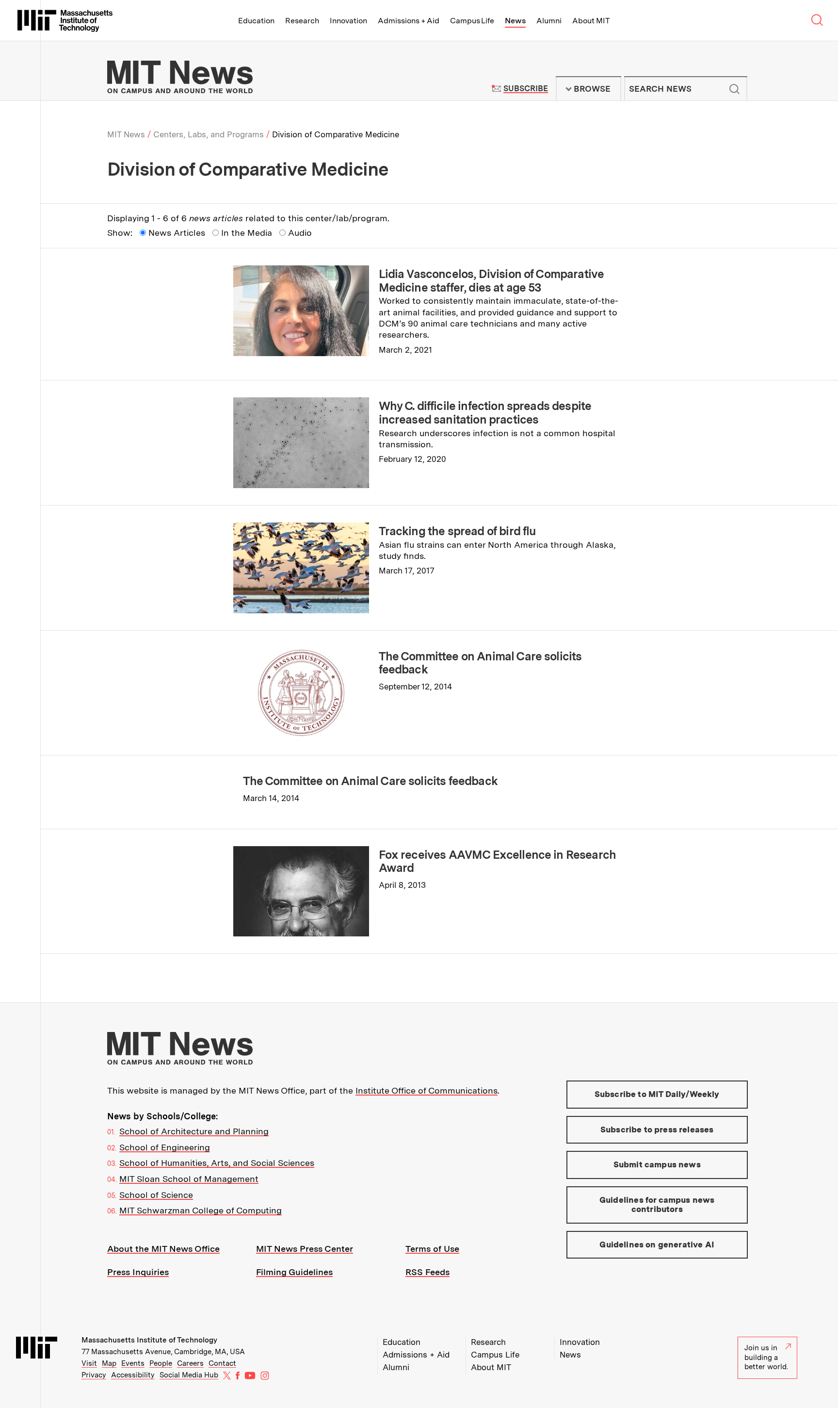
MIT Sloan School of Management (188, 1179)
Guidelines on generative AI (656, 1244)
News (515, 20)
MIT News (126, 134)
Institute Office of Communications (426, 1090)
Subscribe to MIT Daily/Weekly (657, 1094)
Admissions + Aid (408, 20)
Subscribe (525, 88)
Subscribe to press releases (657, 1129)
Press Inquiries (138, 1272)
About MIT (591, 20)
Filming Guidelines (294, 1272)
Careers (190, 1363)
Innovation (348, 20)
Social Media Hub (189, 1375)
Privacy (93, 1375)
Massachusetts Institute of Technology (149, 1340)
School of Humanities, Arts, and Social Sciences (216, 1163)
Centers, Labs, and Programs (208, 134)
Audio (300, 233)
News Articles (176, 233)
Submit (734, 88)
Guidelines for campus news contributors (656, 1204)
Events (133, 1363)
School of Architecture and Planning (194, 1131)
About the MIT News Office (163, 1249)
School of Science (156, 1195)
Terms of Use (432, 1249)
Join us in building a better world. (766, 1357)
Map (109, 1363)
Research (302, 20)
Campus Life (472, 20)
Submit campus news (657, 1164)
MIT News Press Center (304, 1249)
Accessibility (133, 1375)
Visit (89, 1363)
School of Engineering (164, 1147)
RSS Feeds (427, 1272)
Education (256, 20)
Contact (222, 1363)
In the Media (246, 233)
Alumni (549, 20)
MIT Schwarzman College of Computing (200, 1210)
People (160, 1363)
